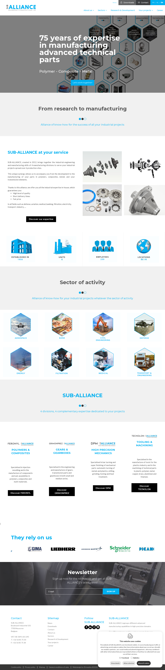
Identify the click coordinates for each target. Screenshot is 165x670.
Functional (125, 658)
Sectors (51, 636)
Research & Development (123, 10)
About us (51, 633)
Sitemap (42, 667)
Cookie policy (16, 667)
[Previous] (13, 549)
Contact (144, 2)
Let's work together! (82, 82)
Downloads (128, 2)
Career (160, 10)
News (115, 2)
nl (157, 2)
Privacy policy (30, 667)
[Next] (152, 549)
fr (153, 2)
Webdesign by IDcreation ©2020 (85, 667)
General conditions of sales (59, 667)
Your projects (53, 642)
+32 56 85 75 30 (19, 640)
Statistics (136, 658)
